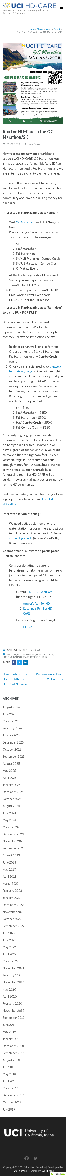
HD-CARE (29, 627)
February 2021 (12, 975)
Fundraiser (36, 649)
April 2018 (10, 1081)
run (44, 657)
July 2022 (9, 933)
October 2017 (12, 1102)
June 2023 (9, 862)
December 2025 (13, 742)
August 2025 (11, 763)
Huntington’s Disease (16, 657)
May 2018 (9, 1074)
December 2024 (13, 792)
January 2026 (12, 735)
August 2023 (11, 855)
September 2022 (14, 926)
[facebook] (26, 1158)
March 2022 (11, 961)
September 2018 (14, 1053)
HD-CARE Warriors (39, 592)
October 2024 (12, 799)
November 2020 (13, 982)
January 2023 (12, 898)
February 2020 (12, 1003)
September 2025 (14, 756)
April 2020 (10, 996)
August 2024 (11, 806)
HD (33, 654)
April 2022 (10, 954)
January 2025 (12, 785)
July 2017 (9, 1109)
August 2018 (11, 1060)
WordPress (48, 1170)
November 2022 (13, 912)
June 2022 (9, 940)
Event (25, 649)
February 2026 (12, 728)
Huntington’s (44, 654)
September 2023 (14, 848)
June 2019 (9, 1025)
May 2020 (9, 989)
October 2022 (12, 919)
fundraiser (24, 654)
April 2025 (10, 778)
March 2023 (11, 883)
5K (15, 654)
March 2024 (11, 827)
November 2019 (13, 1010)
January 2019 (12, 1039)
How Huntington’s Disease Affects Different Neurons (15, 679)
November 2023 (13, 841)
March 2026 (11, 721)
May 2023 (9, 869)
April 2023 (10, 876)
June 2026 (9, 714)
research (35, 657)
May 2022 (9, 947)
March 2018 (11, 1088)
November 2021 (13, 968)
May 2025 (9, 770)
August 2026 (11, 707)
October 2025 (12, 749)
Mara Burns (34, 144)
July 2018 (9, 1067)
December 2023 (13, 834)
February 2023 (12, 890)
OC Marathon (25, 222)
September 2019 (14, 1017)
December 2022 (13, 905)
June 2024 (9, 813)
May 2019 (9, 1032)
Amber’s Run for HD (36, 604)
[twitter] (35, 1158)
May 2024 (9, 820)
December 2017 (13, 1095)
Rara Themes (19, 1170)
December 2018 (13, 1046)
